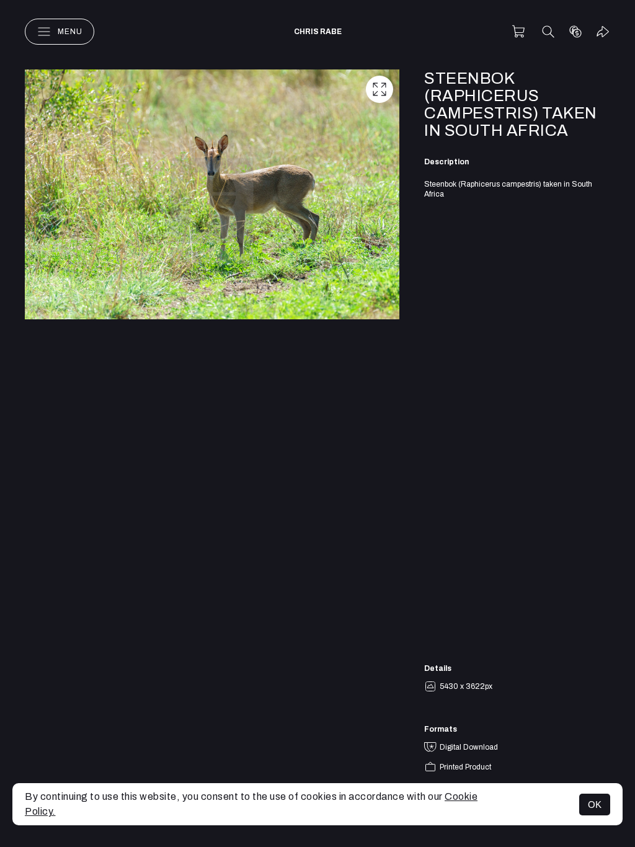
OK (595, 804)
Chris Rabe (318, 31)
